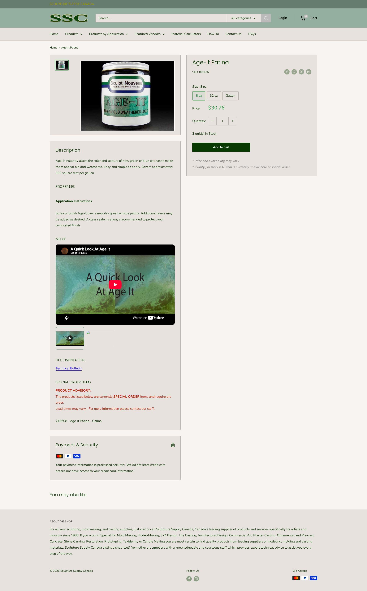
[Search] (266, 18)
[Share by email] (308, 72)
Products (71, 34)
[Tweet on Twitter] (301, 72)
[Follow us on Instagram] (196, 578)
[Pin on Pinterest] (294, 72)
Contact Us (233, 34)
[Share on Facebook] (287, 72)
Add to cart (221, 147)
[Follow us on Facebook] (189, 578)
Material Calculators (186, 34)
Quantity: (199, 121)
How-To (213, 34)
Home (54, 34)
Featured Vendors (148, 34)
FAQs (252, 34)
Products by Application (106, 34)
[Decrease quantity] (212, 121)
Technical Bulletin (69, 368)
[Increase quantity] (233, 121)
